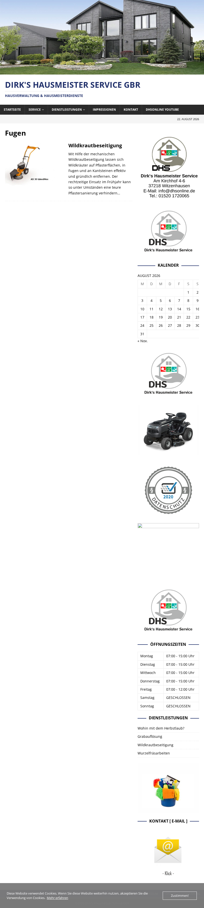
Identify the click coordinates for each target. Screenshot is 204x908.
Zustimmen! (180, 895)
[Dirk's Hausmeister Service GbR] (102, 71)
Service (35, 109)
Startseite (12, 109)
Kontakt (131, 109)
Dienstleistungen (67, 109)
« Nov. (143, 340)
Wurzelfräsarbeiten (154, 753)
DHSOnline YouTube (162, 109)
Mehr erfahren (57, 898)
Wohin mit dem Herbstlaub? (161, 728)
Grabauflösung (150, 736)
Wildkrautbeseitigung (95, 145)
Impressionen (104, 109)
